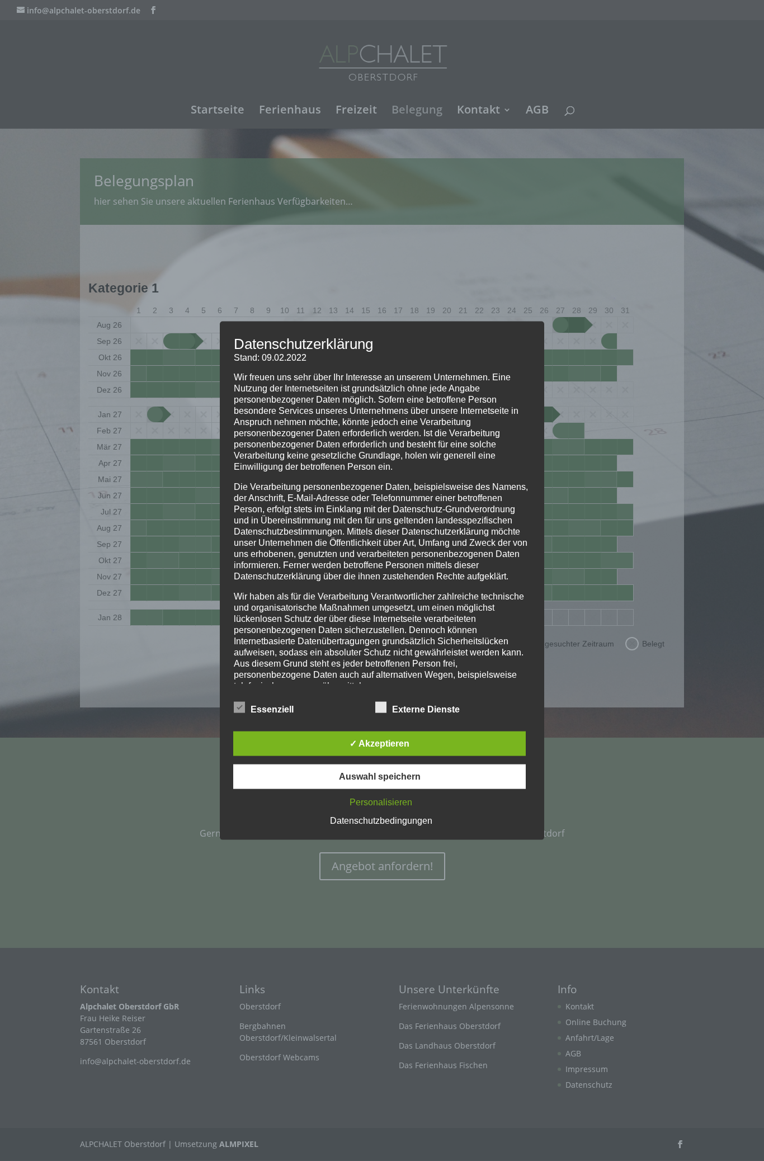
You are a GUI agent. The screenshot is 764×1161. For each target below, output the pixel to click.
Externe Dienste (426, 709)
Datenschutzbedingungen (381, 820)
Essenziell (272, 709)
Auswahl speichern (380, 776)
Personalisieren (381, 801)
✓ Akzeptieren (379, 743)
